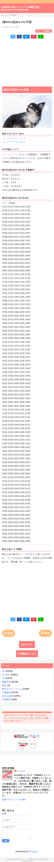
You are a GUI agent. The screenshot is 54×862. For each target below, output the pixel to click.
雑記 (4, 685)
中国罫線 (46, 31)
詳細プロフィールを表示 (14, 799)
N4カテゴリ (27, 644)
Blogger (33, 851)
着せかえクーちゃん (12, 689)
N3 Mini (6, 675)
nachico (21, 771)
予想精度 (6, 699)
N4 (38, 31)
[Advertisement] (27, 61)
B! (26, 36)
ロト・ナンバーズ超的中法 (15, 154)
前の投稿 (45, 633)
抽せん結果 (7, 696)
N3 (3, 671)
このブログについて (16, 138)
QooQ (31, 861)
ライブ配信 (25, 554)
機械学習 (6, 682)
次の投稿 (8, 633)
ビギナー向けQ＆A (15, 142)
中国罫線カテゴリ (27, 654)
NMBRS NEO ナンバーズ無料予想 (20, 7)
